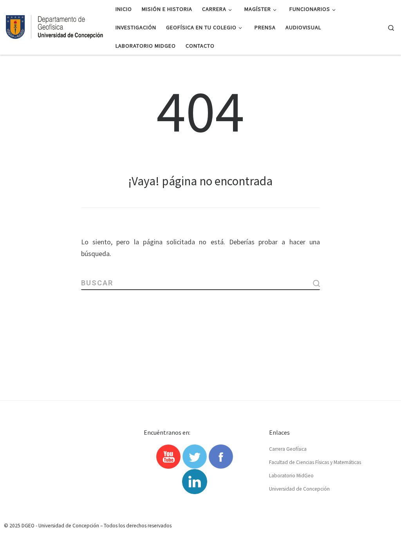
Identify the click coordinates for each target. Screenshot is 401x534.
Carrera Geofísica (288, 449)
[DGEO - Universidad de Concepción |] (55, 26)
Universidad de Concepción (299, 489)
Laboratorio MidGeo (291, 475)
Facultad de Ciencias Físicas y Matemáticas (315, 462)
